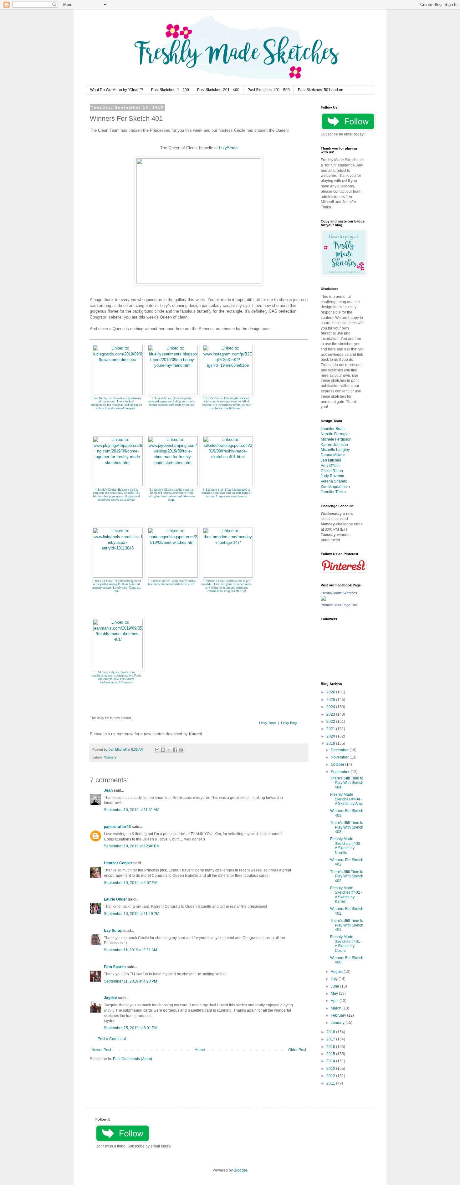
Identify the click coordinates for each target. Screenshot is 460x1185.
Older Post (297, 1050)
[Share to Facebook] (175, 750)
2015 (331, 1054)
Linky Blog (289, 723)
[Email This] (157, 750)
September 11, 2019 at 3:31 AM (130, 950)
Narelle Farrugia (335, 434)
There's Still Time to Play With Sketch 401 (346, 925)
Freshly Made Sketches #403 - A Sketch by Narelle (346, 846)
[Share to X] (169, 750)
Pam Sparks (115, 967)
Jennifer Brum (333, 428)
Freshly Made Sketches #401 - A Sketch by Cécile (346, 944)
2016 (331, 1047)
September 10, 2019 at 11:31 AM (131, 810)
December (340, 750)
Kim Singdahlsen (335, 486)
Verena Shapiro (334, 481)
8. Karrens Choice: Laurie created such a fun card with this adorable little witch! (172, 583)
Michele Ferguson (336, 439)
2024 (331, 707)
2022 (331, 721)
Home (200, 1050)
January (338, 1022)
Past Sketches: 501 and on (320, 90)
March (336, 1008)
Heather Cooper (118, 863)
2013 (331, 1068)
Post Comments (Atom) (132, 1059)
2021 (331, 729)
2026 (331, 692)
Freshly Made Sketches (339, 593)
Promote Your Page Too (339, 605)
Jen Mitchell (331, 460)
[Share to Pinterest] (181, 750)
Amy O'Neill (330, 465)
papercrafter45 (117, 827)
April (335, 1001)
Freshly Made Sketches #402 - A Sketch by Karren (346, 895)
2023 (331, 714)
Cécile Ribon (332, 471)
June (335, 986)
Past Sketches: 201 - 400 (218, 90)
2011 (331, 1083)
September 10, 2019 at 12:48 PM (132, 846)
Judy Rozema (332, 476)
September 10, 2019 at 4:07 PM (130, 883)
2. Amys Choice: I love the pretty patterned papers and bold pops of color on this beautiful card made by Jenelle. (171, 402)
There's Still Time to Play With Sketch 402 (346, 876)
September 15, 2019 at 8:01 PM (130, 1028)
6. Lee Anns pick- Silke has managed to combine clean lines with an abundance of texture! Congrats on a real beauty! (227, 493)
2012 (331, 1076)
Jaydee (110, 998)
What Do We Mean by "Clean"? (116, 90)
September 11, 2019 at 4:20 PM (130, 981)
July (335, 979)
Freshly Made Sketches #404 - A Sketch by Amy (346, 799)
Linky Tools (267, 723)
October (338, 764)
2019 (331, 743)
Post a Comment (112, 1039)
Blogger (240, 1170)
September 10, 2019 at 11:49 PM (131, 914)
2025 (331, 699)
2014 (331, 1061)
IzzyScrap (228, 148)
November (340, 757)
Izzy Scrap (113, 930)
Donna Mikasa (333, 455)
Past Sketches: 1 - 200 (170, 90)
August (337, 971)
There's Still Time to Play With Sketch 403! (346, 827)
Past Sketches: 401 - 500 (269, 90)
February (339, 1015)
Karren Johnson (334, 444)
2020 (331, 736)
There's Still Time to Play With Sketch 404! (346, 782)
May (335, 993)
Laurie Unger (115, 899)
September (340, 772)
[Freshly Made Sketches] (323, 599)
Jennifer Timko (333, 492)
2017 (331, 1039)
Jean (108, 790)
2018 (331, 1032)
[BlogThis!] (163, 750)
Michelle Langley (335, 449)
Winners (110, 757)
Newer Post (101, 1050)
